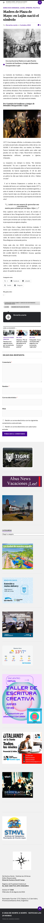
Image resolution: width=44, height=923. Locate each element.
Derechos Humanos (11, 8)
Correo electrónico (9, 397)
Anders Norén (14, 919)
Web (4, 409)
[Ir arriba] (40, 908)
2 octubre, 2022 (25, 25)
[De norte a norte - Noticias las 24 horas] (22, 2)
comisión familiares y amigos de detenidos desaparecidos (20, 303)
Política (36, 8)
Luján (22, 8)
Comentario (7, 362)
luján (7, 307)
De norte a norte (11, 25)
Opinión (29, 8)
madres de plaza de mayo (20, 307)
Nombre (5, 386)
